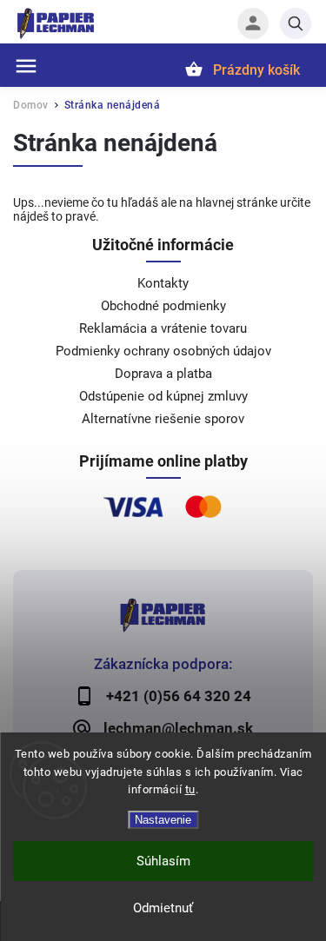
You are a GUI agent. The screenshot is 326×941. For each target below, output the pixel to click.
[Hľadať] (295, 23)
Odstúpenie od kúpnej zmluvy (163, 396)
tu (190, 789)
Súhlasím (163, 861)
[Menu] (26, 66)
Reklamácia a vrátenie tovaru (163, 328)
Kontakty (163, 283)
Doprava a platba (163, 373)
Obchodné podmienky (163, 306)
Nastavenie (163, 819)
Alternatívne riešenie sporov (163, 419)
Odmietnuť (163, 908)
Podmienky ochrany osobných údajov (163, 351)
